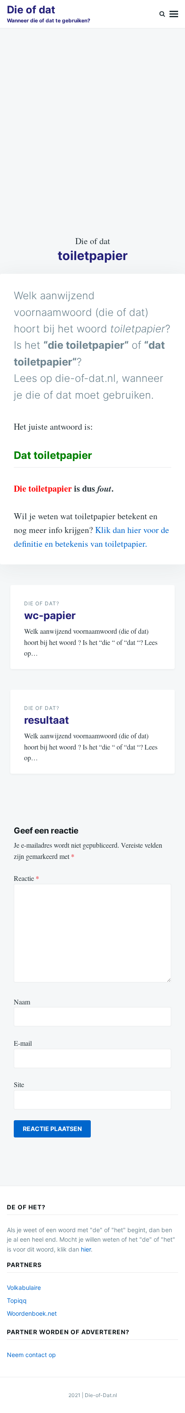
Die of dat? (41, 603)
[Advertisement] (92, 131)
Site (19, 1084)
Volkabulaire (24, 1287)
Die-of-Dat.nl (101, 1395)
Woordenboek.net (32, 1313)
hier (86, 1249)
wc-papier (50, 615)
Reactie (26, 878)
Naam (22, 1001)
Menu (174, 14)
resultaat (46, 720)
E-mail (23, 1042)
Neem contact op (31, 1354)
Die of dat (31, 9)
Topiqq (17, 1300)
